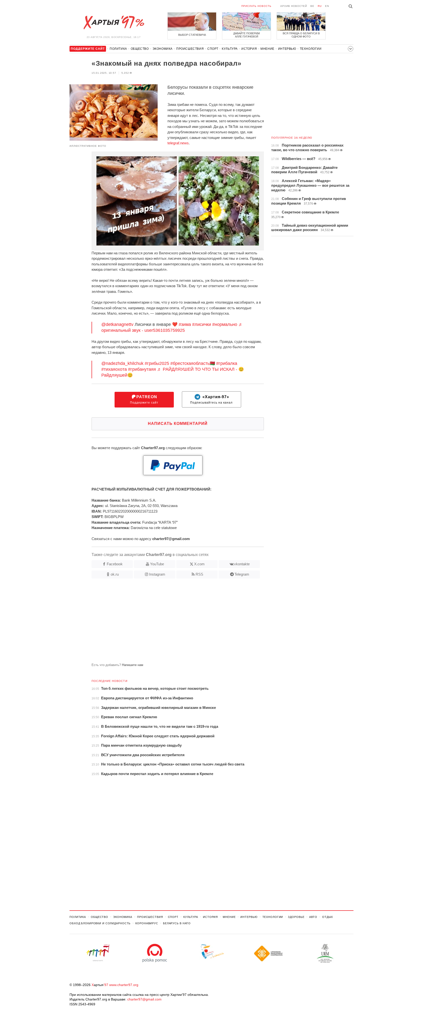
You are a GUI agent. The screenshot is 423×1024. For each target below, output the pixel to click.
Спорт (212, 48)
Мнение (267, 48)
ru (320, 6)
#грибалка (226, 363)
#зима (185, 324)
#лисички (201, 324)
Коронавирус (146, 923)
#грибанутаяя (142, 369)
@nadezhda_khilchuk (122, 363)
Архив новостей (293, 6)
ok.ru (115, 574)
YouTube (157, 564)
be (312, 6)
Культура (230, 48)
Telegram (242, 574)
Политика (118, 48)
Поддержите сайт (144, 399)
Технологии (311, 48)
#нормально (224, 324)
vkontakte (242, 564)
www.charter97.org (123, 985)
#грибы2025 (157, 363)
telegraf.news (178, 143)
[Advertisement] (167, 622)
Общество (140, 48)
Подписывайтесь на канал (211, 399)
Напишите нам (132, 665)
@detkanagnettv (117, 324)
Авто (313, 916)
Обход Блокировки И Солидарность (100, 923)
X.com (199, 564)
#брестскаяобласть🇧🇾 (192, 363)
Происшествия (190, 48)
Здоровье (296, 916)
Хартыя (113, 22)
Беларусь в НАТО (177, 923)
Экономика (163, 48)
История (249, 48)
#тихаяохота (114, 369)
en (327, 6)
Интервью (287, 48)
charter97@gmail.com (144, 999)
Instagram (157, 574)
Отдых (327, 916)
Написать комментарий (178, 423)
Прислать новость (256, 6)
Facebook (115, 564)
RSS (199, 574)
